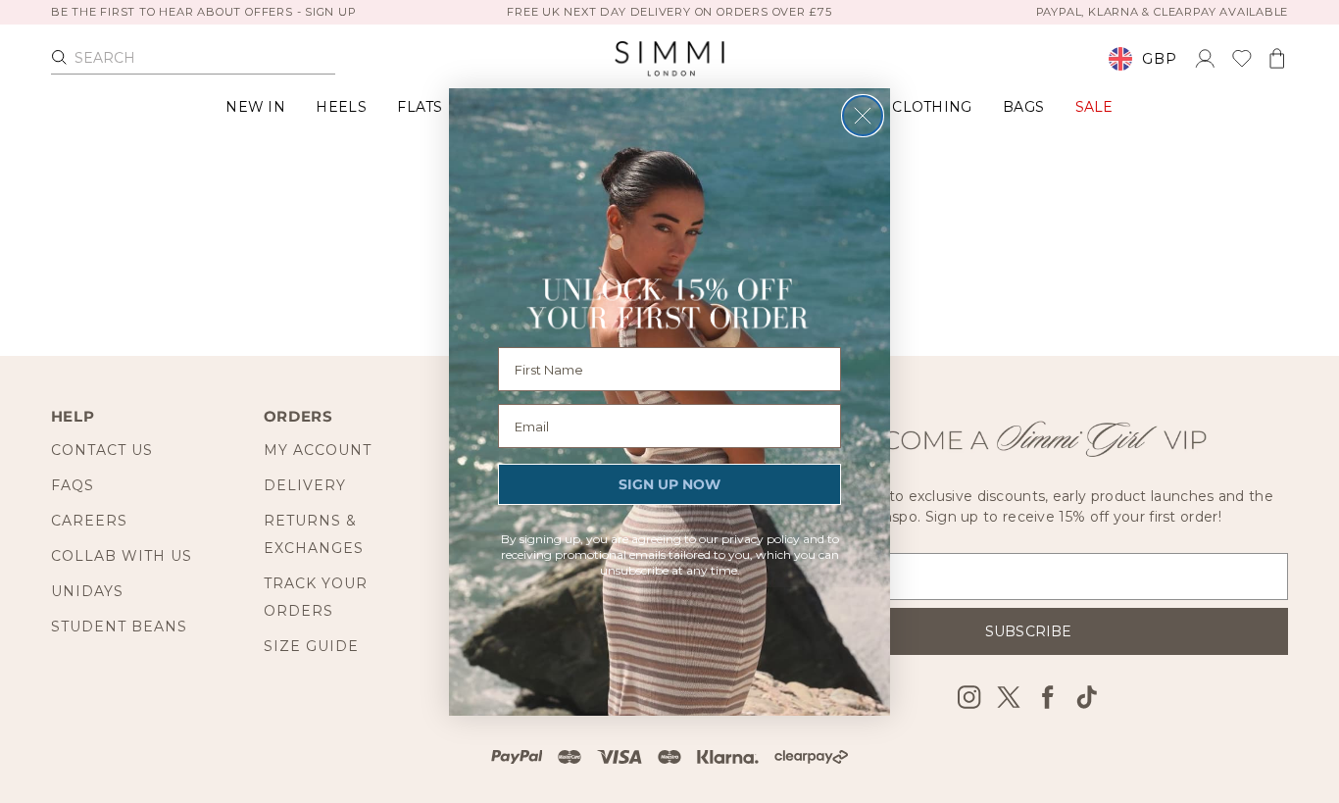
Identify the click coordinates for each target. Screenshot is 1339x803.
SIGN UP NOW (669, 484)
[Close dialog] (862, 115)
